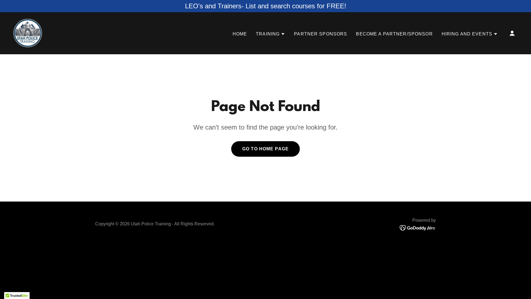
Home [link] (240, 34)
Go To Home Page (265, 148)
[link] (27, 33)
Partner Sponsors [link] (320, 34)
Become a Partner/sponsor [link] (394, 34)
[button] (270, 34)
